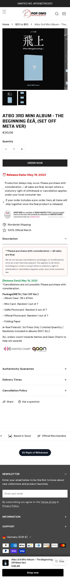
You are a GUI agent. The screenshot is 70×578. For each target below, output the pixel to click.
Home (5, 24)
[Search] (56, 13)
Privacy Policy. (10, 506)
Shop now (33, 572)
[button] (64, 13)
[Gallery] (35, 67)
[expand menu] (4, 11)
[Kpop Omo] (34, 14)
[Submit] (63, 493)
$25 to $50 (21, 24)
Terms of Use (48, 502)
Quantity (7, 141)
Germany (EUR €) (17, 537)
